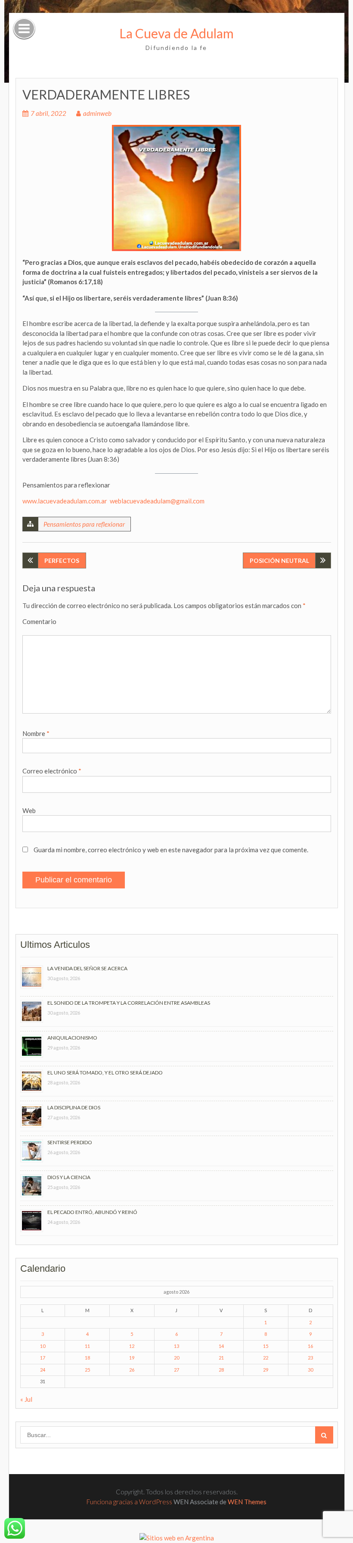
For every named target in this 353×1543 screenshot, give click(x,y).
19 (131, 1357)
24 (42, 1369)
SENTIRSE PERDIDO (69, 1142)
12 (131, 1346)
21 (221, 1357)
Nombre (36, 733)
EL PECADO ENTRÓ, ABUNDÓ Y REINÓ (92, 1212)
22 (265, 1357)
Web (29, 810)
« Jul (26, 1399)
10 (42, 1346)
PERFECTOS (61, 560)
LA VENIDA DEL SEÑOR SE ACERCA (87, 968)
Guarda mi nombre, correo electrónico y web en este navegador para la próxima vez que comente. (171, 850)
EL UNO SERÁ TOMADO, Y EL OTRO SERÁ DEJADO (105, 1072)
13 (176, 1346)
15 (265, 1346)
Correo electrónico (51, 771)
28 (221, 1369)
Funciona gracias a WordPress (129, 1502)
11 (87, 1346)
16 (310, 1346)
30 (310, 1369)
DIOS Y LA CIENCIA (68, 1177)
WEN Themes (247, 1502)
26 (131, 1369)
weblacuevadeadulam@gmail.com (157, 501)
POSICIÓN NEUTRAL (279, 560)
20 (176, 1357)
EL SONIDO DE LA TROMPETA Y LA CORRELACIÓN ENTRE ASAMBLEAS (128, 1003)
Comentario (39, 621)
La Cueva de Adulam (176, 33)
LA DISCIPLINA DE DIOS (73, 1107)
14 (221, 1346)
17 (42, 1357)
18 (87, 1357)
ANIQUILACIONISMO (72, 1037)
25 (87, 1369)
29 (265, 1369)
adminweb (97, 113)
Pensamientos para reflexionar (84, 524)
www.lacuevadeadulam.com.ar (64, 501)
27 (176, 1369)
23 (310, 1357)
